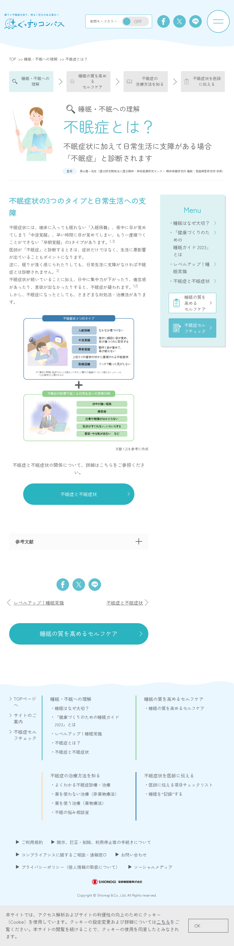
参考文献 (24, 541)
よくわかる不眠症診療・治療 (82, 785)
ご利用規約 (32, 842)
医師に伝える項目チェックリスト (181, 785)
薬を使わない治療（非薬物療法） (87, 794)
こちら (163, 921)
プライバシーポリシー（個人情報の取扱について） (70, 867)
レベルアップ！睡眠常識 (191, 268)
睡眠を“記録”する (166, 794)
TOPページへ (25, 701)
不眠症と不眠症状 (191, 280)
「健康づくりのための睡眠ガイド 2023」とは (192, 243)
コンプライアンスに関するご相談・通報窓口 (64, 855)
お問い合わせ (134, 855)
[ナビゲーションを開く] (218, 21)
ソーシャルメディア (153, 867)
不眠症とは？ (67, 743)
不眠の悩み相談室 (72, 812)
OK (197, 925)
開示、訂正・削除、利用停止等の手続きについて (104, 842)
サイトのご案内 (25, 718)
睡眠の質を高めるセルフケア (195, 303)
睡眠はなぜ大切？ (191, 222)
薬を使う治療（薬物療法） (80, 803)
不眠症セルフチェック (195, 328)
